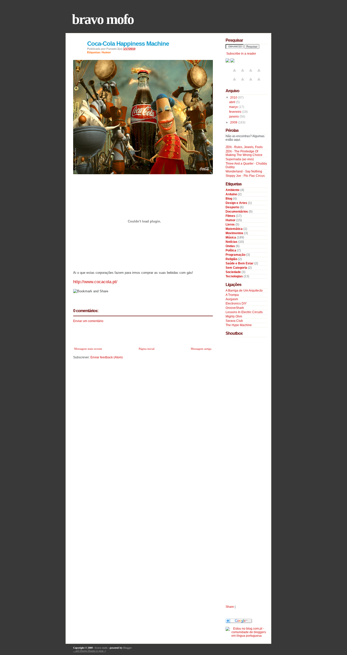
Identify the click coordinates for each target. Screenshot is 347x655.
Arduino (232, 194)
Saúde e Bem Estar (240, 263)
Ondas (231, 246)
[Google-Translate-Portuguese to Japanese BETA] (234, 82)
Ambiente (233, 190)
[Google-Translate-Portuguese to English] (243, 82)
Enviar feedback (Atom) (106, 357)
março (234, 107)
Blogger (127, 647)
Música (231, 237)
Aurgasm (232, 299)
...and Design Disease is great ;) (89, 650)
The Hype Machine (239, 325)
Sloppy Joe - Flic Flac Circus (245, 176)
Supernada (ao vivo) (240, 159)
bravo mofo (103, 19)
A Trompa (232, 295)
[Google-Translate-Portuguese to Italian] (259, 73)
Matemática (234, 229)
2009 (234, 122)
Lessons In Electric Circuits (244, 312)
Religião (232, 259)
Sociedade (234, 272)
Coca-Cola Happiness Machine (128, 43)
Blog (229, 198)
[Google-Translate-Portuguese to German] (251, 73)
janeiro (234, 116)
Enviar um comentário (88, 321)
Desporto (233, 207)
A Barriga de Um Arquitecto (244, 290)
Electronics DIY (236, 303)
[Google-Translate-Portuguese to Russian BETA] (251, 82)
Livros (230, 224)
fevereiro (235, 112)
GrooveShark (235, 308)
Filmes (231, 216)
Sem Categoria (237, 267)
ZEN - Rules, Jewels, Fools (244, 147)
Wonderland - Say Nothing (244, 171)
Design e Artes (237, 203)
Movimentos (235, 233)
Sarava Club (234, 321)
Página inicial (146, 348)
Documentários (237, 211)
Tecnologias (235, 276)
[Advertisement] (132, 333)
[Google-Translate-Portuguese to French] (243, 73)
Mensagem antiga (201, 348)
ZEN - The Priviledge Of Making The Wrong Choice (244, 153)
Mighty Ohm (234, 316)
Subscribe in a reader (241, 53)
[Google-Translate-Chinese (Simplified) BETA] (234, 73)
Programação (236, 255)
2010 (234, 97)
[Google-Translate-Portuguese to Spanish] (259, 82)
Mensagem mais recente (88, 348)
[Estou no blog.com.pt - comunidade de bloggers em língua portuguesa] (246, 635)
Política (231, 250)
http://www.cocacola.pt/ (95, 281)
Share (230, 607)
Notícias (232, 242)
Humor (106, 52)
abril (232, 102)
